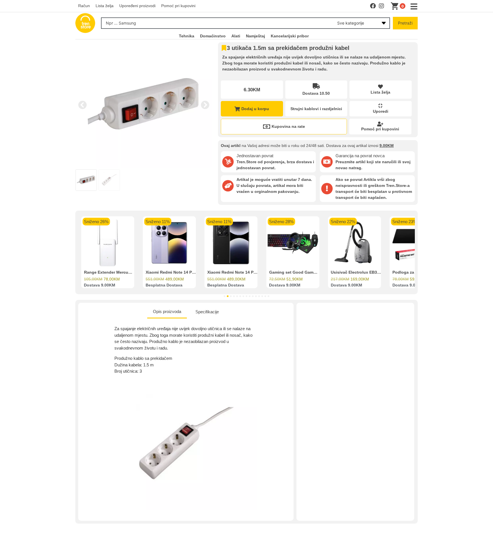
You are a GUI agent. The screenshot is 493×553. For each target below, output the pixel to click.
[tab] (167, 312)
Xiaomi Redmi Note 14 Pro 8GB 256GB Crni (248, 272)
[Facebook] (373, 6)
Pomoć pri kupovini (380, 129)
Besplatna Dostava (164, 285)
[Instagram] (381, 6)
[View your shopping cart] (396, 6)
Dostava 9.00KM (99, 285)
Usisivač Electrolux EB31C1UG (360, 272)
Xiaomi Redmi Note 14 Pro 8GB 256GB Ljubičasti (193, 272)
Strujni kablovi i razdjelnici (316, 108)
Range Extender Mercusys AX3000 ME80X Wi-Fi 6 (131, 272)
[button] (82, 105)
